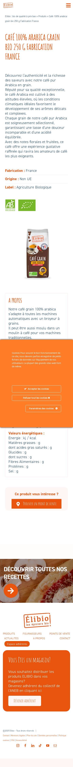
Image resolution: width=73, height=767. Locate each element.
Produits (42, 16)
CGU (13, 740)
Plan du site (32, 735)
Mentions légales (18, 735)
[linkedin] (33, 745)
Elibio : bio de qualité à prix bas (20, 16)
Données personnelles (47, 735)
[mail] (55, 745)
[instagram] (18, 745)
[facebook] (25, 745)
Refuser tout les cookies (35, 398)
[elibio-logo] (8, 4)
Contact (6, 735)
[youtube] (48, 745)
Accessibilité (21, 740)
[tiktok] (40, 745)
